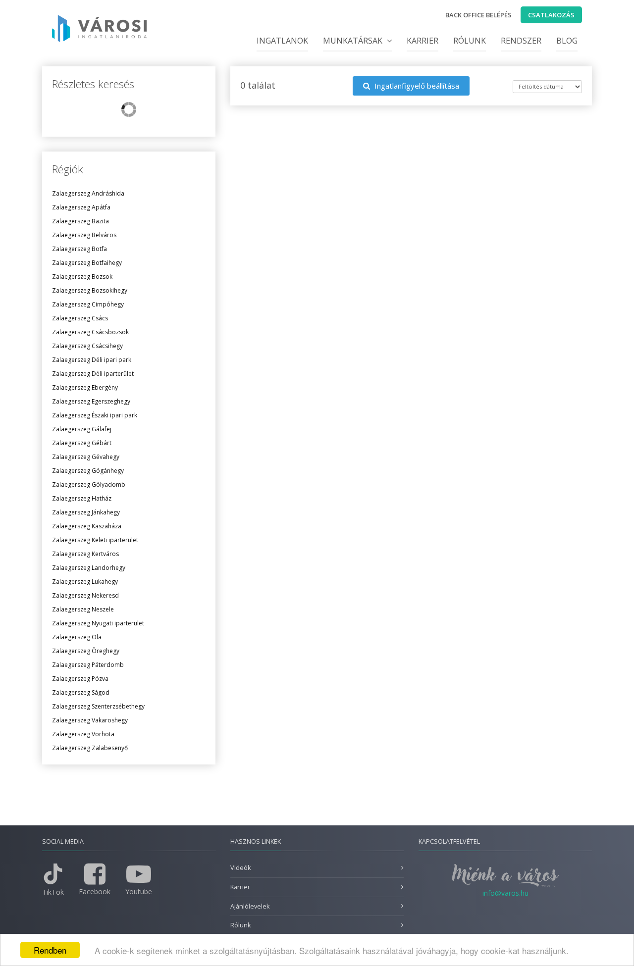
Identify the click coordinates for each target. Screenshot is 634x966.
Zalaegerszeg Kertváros (85, 554)
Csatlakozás (551, 14)
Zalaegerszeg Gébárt (81, 443)
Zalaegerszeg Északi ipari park (94, 415)
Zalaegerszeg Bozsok (82, 276)
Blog (567, 40)
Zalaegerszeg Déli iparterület (93, 373)
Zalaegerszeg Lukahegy (85, 581)
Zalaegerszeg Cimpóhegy (88, 304)
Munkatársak (353, 40)
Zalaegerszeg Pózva (80, 678)
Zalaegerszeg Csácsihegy (87, 346)
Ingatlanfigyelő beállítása (415, 86)
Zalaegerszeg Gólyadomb (88, 484)
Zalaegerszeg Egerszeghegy (91, 401)
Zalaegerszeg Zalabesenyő (90, 748)
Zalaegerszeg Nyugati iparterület (98, 623)
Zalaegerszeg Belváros (84, 235)
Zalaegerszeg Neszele (83, 609)
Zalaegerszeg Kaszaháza (86, 526)
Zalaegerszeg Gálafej (81, 429)
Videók (240, 868)
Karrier (422, 40)
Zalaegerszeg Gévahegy (85, 457)
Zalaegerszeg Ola (77, 637)
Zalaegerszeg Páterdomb (88, 665)
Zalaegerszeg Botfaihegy (87, 262)
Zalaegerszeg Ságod (80, 692)
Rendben (50, 950)
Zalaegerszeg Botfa (79, 249)
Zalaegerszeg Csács (80, 318)
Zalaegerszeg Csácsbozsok (90, 332)
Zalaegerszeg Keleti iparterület (95, 540)
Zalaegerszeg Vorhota (83, 734)
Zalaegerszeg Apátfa (81, 207)
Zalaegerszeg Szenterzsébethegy (98, 706)
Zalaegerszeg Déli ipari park (91, 360)
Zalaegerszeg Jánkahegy (86, 512)
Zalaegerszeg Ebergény (85, 387)
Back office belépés (478, 14)
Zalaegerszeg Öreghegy (85, 651)
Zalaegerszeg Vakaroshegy (90, 720)
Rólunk (469, 40)
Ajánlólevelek (249, 906)
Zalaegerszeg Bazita (80, 221)
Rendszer (521, 40)
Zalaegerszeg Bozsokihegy (89, 290)
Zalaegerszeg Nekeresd (85, 595)
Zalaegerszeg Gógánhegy (88, 470)
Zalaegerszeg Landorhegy (88, 567)
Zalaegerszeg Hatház (81, 498)
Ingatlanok (282, 40)
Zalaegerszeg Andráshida (88, 193)
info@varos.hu (505, 893)
